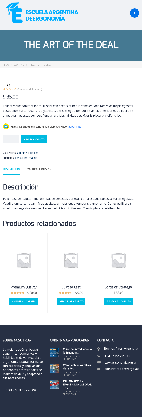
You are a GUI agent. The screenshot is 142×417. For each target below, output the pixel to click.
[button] (8, 85)
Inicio (6, 64)
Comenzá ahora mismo (21, 390)
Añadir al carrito (34, 139)
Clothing (19, 64)
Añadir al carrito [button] (24, 301)
